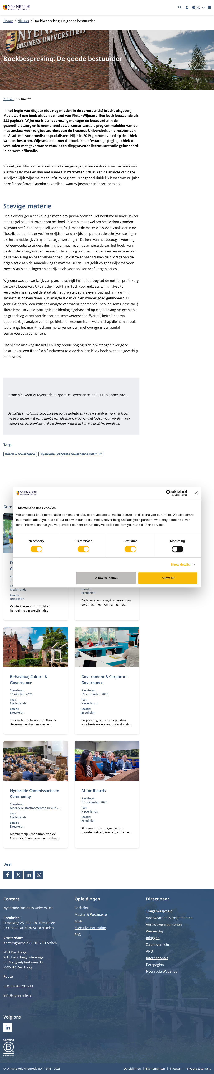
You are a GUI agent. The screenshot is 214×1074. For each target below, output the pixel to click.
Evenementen (155, 1068)
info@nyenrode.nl (17, 995)
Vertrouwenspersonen (164, 924)
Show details (180, 564)
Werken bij (154, 931)
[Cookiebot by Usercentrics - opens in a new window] (169, 493)
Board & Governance (20, 454)
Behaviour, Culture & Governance (28, 679)
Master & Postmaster (91, 914)
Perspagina (155, 964)
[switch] (83, 549)
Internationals (157, 958)
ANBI (150, 951)
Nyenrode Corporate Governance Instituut (71, 454)
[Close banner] (196, 492)
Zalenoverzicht (157, 944)
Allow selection (106, 578)
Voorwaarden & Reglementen (169, 918)
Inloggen (153, 938)
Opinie (8, 99)
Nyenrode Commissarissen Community (34, 793)
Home (8, 21)
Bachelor (82, 907)
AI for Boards (93, 790)
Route (8, 976)
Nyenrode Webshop (162, 971)
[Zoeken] (180, 7)
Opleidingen (132, 1068)
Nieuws (23, 21)
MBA (78, 921)
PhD (78, 934)
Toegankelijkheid (159, 911)
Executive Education (90, 928)
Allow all (168, 578)
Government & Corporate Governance (104, 679)
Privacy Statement (198, 1068)
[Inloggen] (187, 7)
